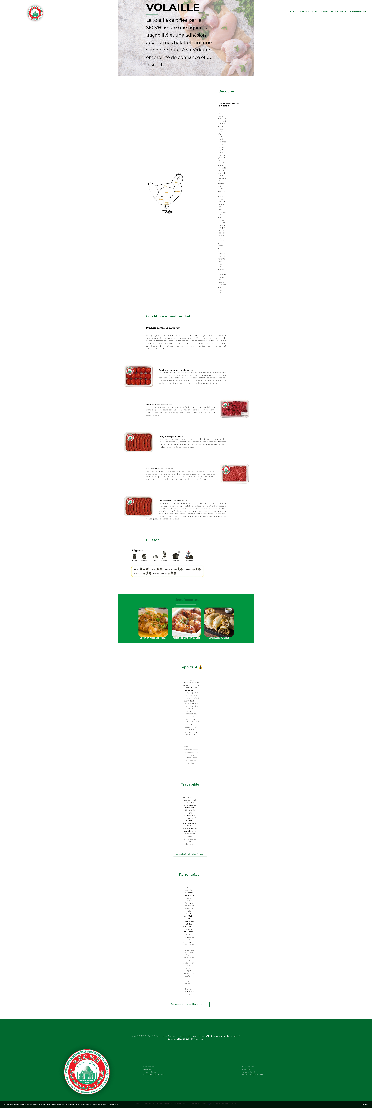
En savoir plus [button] (113, 1104)
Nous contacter (149, 1067)
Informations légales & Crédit (153, 1075)
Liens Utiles (147, 1069)
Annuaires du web (149, 1072)
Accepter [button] (365, 1104)
